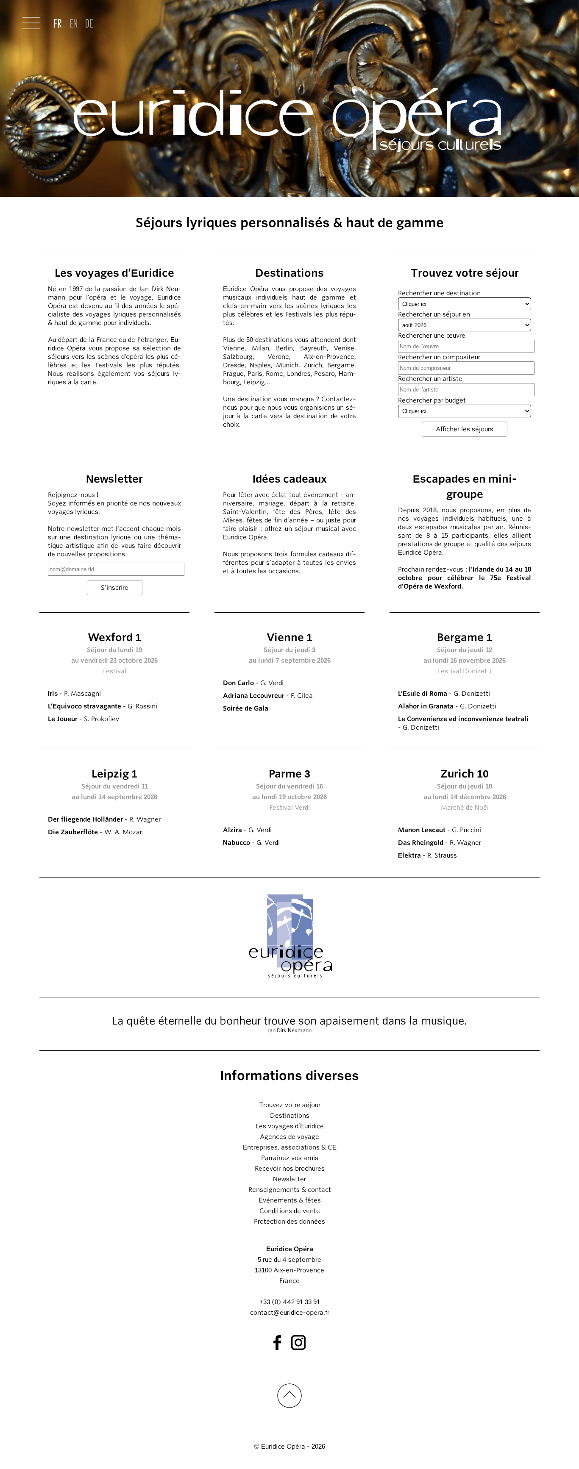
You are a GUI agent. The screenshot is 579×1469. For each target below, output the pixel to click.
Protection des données (289, 1221)
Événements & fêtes (290, 1200)
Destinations (289, 1115)
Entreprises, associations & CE (290, 1147)
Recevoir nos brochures (290, 1168)
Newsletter (289, 1179)
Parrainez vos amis (289, 1158)
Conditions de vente (289, 1211)
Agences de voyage (289, 1137)
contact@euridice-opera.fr (289, 1312)
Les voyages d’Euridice (290, 1126)
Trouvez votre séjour (289, 1105)
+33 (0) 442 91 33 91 (289, 1302)
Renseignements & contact (289, 1190)
